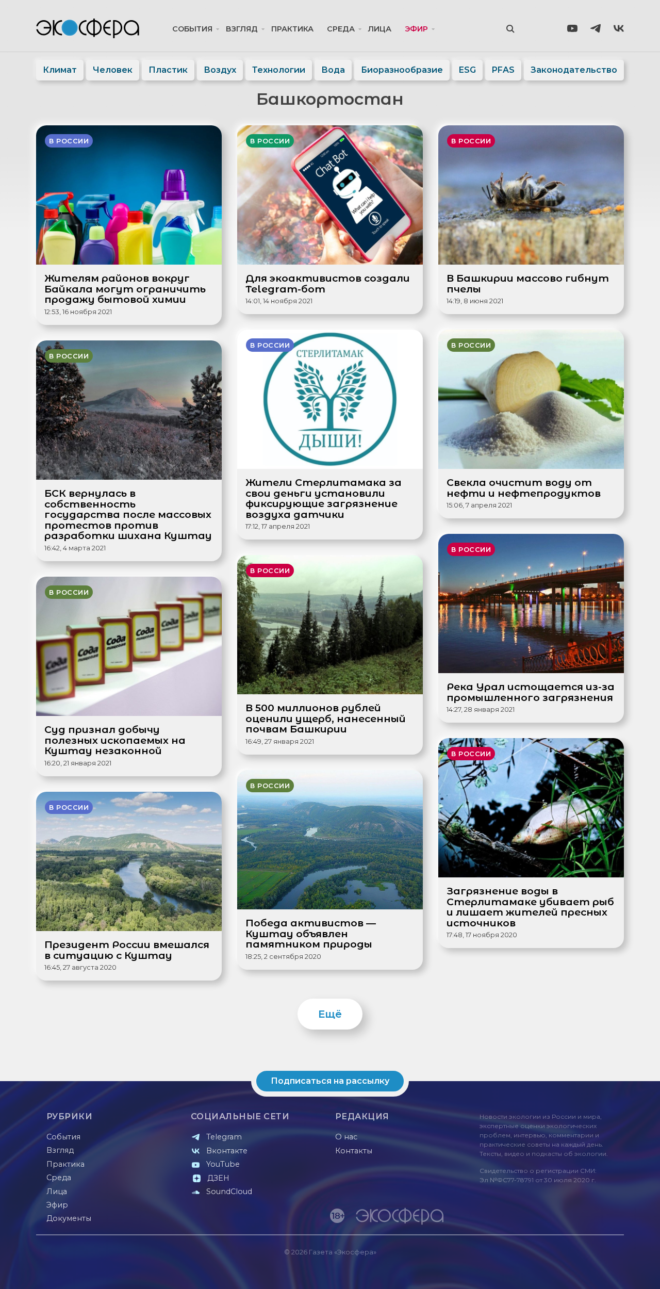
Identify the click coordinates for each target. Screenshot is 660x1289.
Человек (113, 70)
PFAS (503, 70)
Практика (292, 29)
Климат (60, 70)
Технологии (278, 70)
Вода (333, 70)
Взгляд (242, 29)
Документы (68, 1218)
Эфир (416, 29)
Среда (341, 29)
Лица (379, 29)
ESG (467, 70)
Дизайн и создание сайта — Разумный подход (560, 1271)
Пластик (168, 70)
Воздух (220, 70)
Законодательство (574, 70)
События (192, 29)
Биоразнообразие (402, 70)
